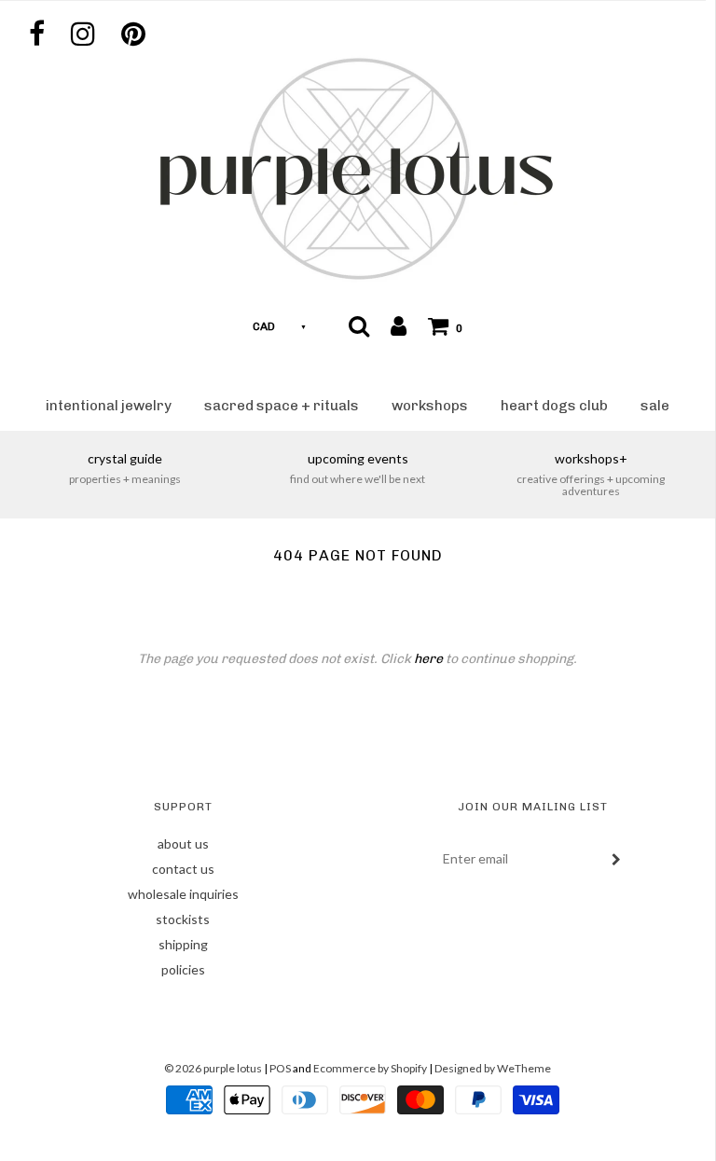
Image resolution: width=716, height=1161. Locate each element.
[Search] (359, 325)
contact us (183, 869)
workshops (430, 405)
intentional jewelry (109, 405)
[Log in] (398, 325)
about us (183, 843)
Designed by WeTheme (492, 1068)
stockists (183, 919)
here (428, 659)
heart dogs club (554, 405)
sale (654, 405)
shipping (183, 944)
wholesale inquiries (183, 894)
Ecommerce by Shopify (370, 1068)
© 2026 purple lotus (214, 1068)
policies (183, 969)
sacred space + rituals (281, 405)
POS (280, 1068)
